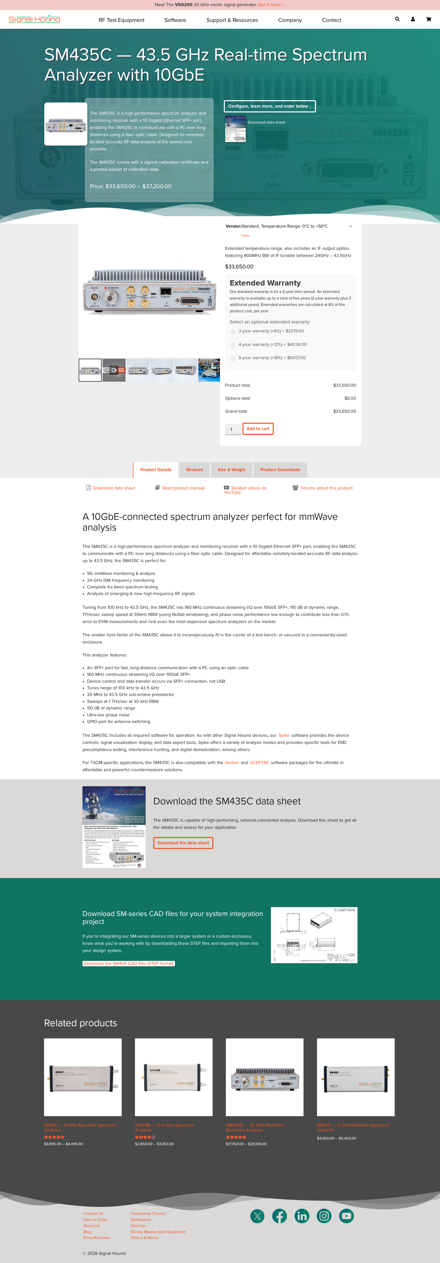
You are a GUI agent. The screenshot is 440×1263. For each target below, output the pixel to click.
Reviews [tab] (194, 469)
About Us (92, 1225)
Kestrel (232, 762)
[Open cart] (428, 19)
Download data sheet (266, 122)
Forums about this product (327, 488)
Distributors (141, 1219)
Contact (331, 20)
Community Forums (148, 1213)
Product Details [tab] (155, 469)
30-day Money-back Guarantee (158, 1231)
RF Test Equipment (121, 20)
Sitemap (138, 1225)
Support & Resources (232, 20)
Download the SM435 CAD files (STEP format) (128, 963)
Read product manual (183, 488)
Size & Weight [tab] (231, 469)
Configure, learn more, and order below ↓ (270, 106)
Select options (62, 1159)
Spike (284, 735)
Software (175, 20)
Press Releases (97, 1237)
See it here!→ (271, 4)
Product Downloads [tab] (280, 469)
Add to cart (258, 428)
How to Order (95, 1219)
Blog (88, 1231)
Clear (245, 235)
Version (233, 226)
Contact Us (93, 1213)
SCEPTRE (259, 762)
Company (290, 20)
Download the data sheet (183, 843)
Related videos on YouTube (245, 490)
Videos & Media (144, 1237)
